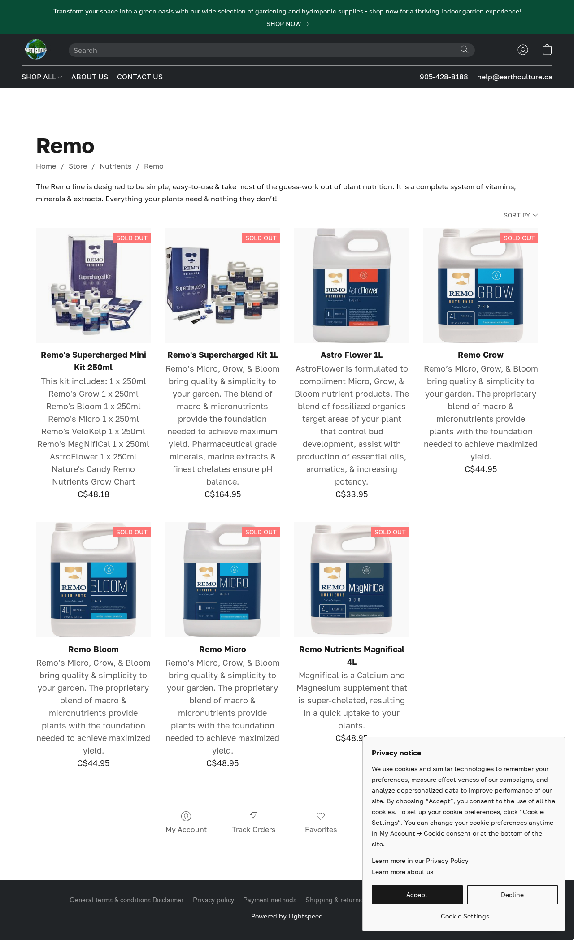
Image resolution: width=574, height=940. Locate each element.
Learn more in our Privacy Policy (420, 860)
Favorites (321, 829)
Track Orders (253, 829)
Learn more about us (402, 871)
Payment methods (269, 900)
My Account (186, 829)
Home (46, 165)
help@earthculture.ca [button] (514, 76)
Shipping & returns (333, 900)
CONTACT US (140, 76)
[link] (289, 23)
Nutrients (115, 165)
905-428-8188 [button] (444, 76)
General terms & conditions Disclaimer (127, 900)
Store (78, 165)
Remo (154, 165)
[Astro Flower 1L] (351, 285)
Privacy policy (213, 900)
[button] (36, 50)
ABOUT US (89, 76)
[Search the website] (464, 49)
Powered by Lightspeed (287, 916)
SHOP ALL (40, 76)
